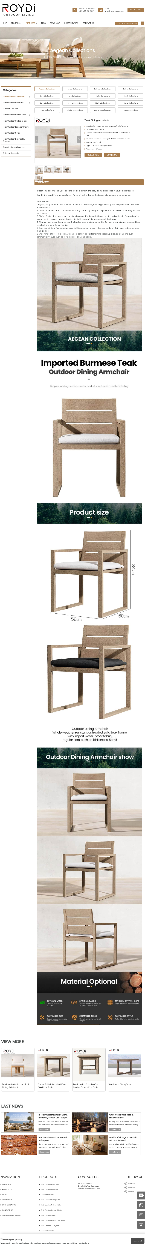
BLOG (43, 23)
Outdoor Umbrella (11, 153)
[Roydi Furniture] (18, 10)
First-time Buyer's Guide (127, 23)
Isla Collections (75, 96)
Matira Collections (102, 103)
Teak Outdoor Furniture (13, 102)
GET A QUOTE (135, 9)
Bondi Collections (130, 96)
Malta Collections (102, 96)
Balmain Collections (102, 89)
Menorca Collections (102, 110)
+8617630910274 (86, 11)
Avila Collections (75, 89)
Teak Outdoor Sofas (11, 133)
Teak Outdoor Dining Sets (14, 114)
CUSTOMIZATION (71, 23)
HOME (4, 23)
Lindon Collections (75, 110)
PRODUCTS (30, 23)
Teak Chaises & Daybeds (14, 147)
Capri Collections (47, 96)
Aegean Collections (94, 57)
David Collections (131, 103)
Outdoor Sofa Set (10, 108)
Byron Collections (47, 103)
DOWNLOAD (55, 23)
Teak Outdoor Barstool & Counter (14, 140)
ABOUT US (15, 23)
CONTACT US (88, 23)
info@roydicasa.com (114, 11)
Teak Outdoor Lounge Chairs (16, 127)
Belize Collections (130, 89)
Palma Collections (75, 103)
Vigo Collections (47, 110)
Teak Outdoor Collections (73, 57)
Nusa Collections (131, 110)
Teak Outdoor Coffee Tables (15, 121)
